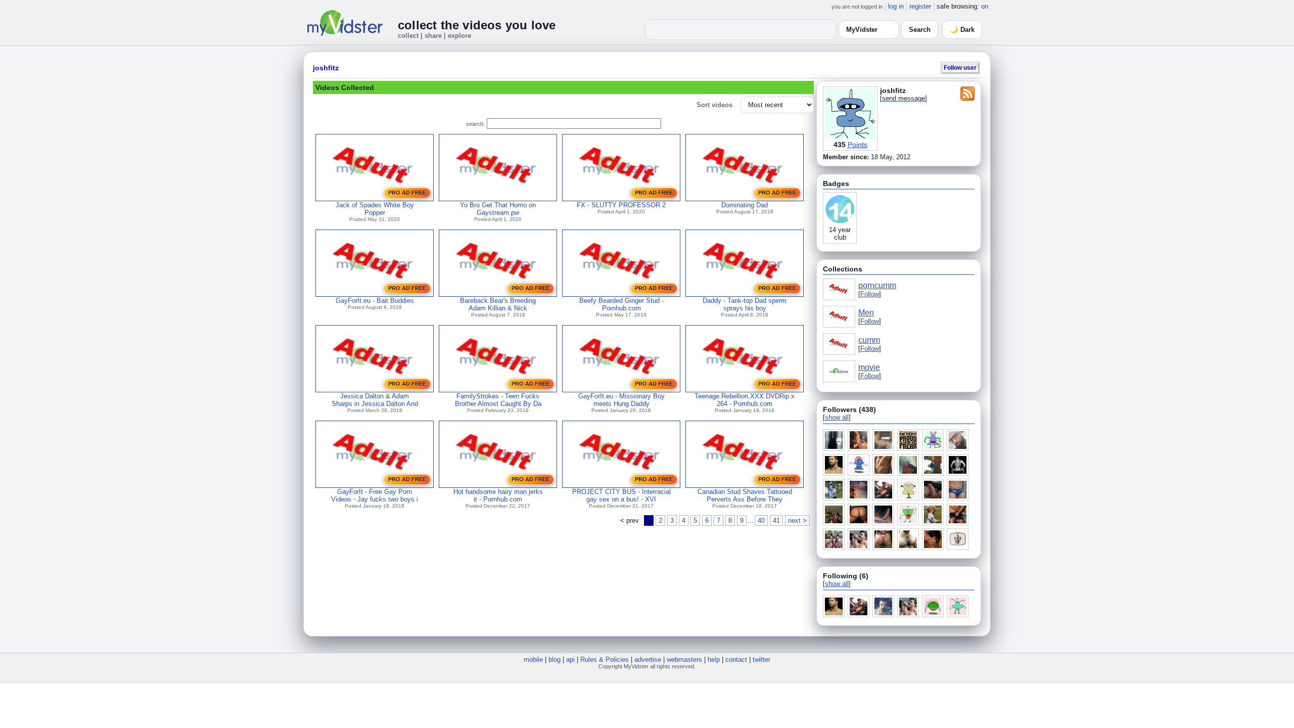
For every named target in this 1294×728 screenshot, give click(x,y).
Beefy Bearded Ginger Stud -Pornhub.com (621, 304)
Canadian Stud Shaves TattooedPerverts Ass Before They (745, 495)
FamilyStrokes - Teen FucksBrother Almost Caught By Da (498, 399)
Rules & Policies (604, 659)
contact (736, 659)
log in (896, 6)
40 (761, 520)
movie (869, 367)
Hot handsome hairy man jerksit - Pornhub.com (498, 495)
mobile (533, 659)
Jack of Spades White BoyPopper (375, 208)
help (714, 659)
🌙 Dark (962, 29)
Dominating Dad (744, 205)
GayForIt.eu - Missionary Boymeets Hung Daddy (621, 399)
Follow (869, 294)
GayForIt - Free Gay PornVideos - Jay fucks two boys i (374, 495)
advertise (647, 659)
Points (857, 145)
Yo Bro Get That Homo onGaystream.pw (498, 208)
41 (776, 520)
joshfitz (326, 68)
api (570, 659)
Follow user (960, 67)
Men (866, 312)
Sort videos (714, 105)
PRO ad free (407, 193)
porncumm (877, 285)
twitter (761, 659)
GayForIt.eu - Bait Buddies (375, 300)
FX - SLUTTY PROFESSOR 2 (621, 205)
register (920, 6)
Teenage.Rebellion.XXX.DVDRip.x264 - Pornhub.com (745, 399)
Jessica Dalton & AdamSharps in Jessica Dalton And (375, 399)
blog (554, 659)
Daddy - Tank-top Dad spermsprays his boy (745, 304)
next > (797, 520)
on (984, 6)
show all (837, 417)
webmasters (684, 659)
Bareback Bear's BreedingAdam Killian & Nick (498, 304)
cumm (869, 340)
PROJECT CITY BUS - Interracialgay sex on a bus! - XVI (621, 495)
